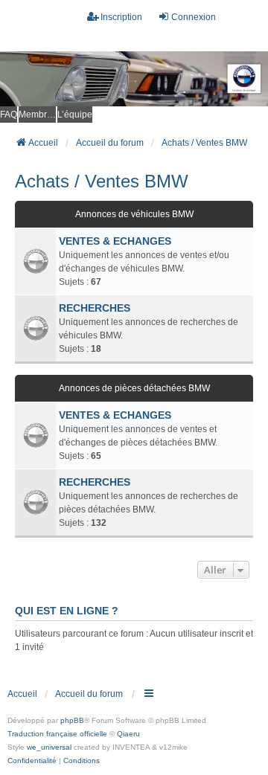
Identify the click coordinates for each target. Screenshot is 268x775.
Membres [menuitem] (37, 114)
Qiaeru (128, 734)
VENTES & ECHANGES (115, 241)
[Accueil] (134, 79)
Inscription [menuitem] (121, 17)
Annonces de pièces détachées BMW (134, 388)
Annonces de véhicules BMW (134, 214)
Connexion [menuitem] (193, 17)
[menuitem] (32, 761)
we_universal (49, 747)
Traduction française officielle (57, 734)
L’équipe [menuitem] (74, 114)
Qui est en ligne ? (66, 611)
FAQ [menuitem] (8, 114)
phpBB (72, 720)
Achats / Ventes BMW (101, 181)
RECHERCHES (94, 308)
